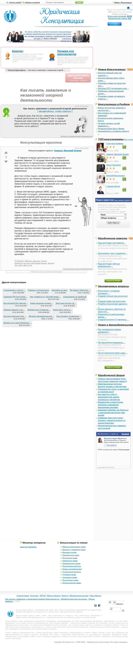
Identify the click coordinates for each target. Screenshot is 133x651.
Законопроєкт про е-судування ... (112, 253)
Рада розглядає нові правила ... (112, 243)
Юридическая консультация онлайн (20, 636)
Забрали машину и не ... (14, 310)
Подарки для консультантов (66, 53)
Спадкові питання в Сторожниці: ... (113, 319)
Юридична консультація (79, 596)
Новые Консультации (112, 69)
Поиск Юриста (95, 596)
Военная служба (69, 552)
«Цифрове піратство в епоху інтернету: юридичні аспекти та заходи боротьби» (111, 420)
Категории (34, 596)
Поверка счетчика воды (38, 290)
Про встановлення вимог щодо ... (112, 353)
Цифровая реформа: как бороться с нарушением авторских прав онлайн (113, 412)
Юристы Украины (53, 596)
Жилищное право (69, 558)
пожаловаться (86, 136)
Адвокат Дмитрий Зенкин (117, 154)
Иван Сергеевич (113, 165)
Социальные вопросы (71, 572)
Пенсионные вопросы (71, 566)
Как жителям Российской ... (16, 303)
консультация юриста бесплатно (55, 633)
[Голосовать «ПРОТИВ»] (6, 162)
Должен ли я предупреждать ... (17, 323)
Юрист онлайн (98, 633)
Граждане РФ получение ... (15, 297)
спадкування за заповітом (74, 297)
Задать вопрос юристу (25, 615)
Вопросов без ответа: (119, 18)
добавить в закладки (32, 2)
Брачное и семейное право (74, 550)
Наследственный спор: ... (15, 316)
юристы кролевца (28, 547)
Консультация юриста (16, 70)
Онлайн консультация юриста (82, 636)
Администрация (23, 596)
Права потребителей (72, 569)
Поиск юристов (105, 200)
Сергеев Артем (113, 186)
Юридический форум (111, 375)
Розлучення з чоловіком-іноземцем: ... (109, 292)
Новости (65, 596)
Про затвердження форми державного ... (109, 330)
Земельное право (70, 561)
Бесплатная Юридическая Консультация (50, 625)
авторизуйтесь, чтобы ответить (55, 111)
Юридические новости (112, 238)
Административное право (74, 547)
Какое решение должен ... (41, 303)
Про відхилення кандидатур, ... (111, 342)
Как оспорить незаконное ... (68, 316)
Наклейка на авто (59, 290)
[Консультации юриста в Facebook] (99, 606)
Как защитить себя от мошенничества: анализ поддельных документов (109, 397)
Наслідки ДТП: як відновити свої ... (113, 88)
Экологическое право (71, 583)
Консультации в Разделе (114, 104)
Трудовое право (69, 574)
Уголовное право (69, 577)
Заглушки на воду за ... (66, 303)
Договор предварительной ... (41, 316)
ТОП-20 (42, 596)
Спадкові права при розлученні (111, 301)
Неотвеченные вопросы (113, 286)
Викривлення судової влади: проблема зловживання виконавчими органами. (110, 404)
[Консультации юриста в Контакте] (95, 606)
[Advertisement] (114, 49)
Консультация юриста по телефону (87, 625)
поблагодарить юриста (71, 269)
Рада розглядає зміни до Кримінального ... (109, 265)
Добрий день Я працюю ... (39, 310)
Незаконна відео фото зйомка (111, 128)
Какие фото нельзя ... (62, 310)
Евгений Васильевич (115, 176)
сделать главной (15, 2)
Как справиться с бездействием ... (45, 297)
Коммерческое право (71, 563)
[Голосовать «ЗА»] (6, 152)
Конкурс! (17, 51)
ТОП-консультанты (111, 139)
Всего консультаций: (120, 16)
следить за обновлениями (70, 136)
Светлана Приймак (114, 143)
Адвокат (70, 617)
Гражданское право (70, 555)
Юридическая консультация (17, 625)
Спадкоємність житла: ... (14, 290)
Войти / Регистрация (123, 3)
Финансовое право (70, 580)
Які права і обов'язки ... (80, 290)
